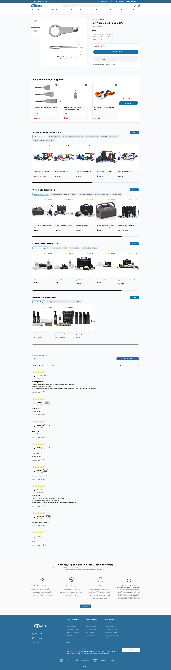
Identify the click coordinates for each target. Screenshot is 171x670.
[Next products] (136, 160)
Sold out (127, 220)
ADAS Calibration (54, 137)
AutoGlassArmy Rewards (111, 632)
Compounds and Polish (60, 248)
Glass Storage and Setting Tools (43, 140)
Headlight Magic (39, 302)
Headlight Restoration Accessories (58, 302)
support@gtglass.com (40, 638)
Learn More (85, 606)
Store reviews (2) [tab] (49, 366)
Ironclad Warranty (110, 626)
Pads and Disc (74, 248)
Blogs (68, 642)
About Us (69, 623)
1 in (102, 40)
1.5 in (109, 40)
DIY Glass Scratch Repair (89, 248)
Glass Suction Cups (92, 137)
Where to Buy (108, 623)
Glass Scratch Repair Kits (42, 248)
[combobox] (87, 6)
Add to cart (128, 103)
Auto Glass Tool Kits (40, 137)
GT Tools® (87, 667)
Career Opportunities (73, 629)
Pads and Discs (76, 302)
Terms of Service (90, 632)
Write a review (127, 358)
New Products (90, 623)
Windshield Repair (91, 626)
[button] (95, 19)
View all (134, 132)
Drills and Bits (117, 194)
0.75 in (95, 40)
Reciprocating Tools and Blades (73, 137)
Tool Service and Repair (111, 629)
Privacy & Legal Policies (73, 632)
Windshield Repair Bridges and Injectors (63, 194)
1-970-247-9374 (39, 633)
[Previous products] (34, 160)
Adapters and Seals (85, 194)
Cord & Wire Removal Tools (109, 137)
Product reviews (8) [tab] (38, 366)
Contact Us (136, 10)
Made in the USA (71, 626)
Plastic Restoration (91, 629)
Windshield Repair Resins (102, 194)
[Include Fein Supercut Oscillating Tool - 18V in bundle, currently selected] (116, 85)
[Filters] (120, 366)
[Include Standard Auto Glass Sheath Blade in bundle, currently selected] (56, 85)
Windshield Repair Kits (41, 194)
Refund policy (90, 635)
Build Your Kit (70, 639)
